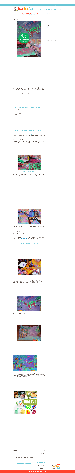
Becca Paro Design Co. (43, 471)
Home (37, 9)
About (40, 9)
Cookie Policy (40, 468)
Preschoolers (30, 14)
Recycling (33, 14)
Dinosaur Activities (19, 379)
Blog (44, 9)
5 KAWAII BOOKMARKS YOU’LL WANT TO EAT (20, 452)
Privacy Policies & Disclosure (41, 466)
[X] (57, 5)
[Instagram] (59, 5)
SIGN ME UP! (24, 463)
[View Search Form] (61, 5)
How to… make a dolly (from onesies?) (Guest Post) (37, 452)
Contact (60, 9)
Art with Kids (25, 14)
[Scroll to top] (73, 470)
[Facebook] (55, 5)
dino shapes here (24, 238)
